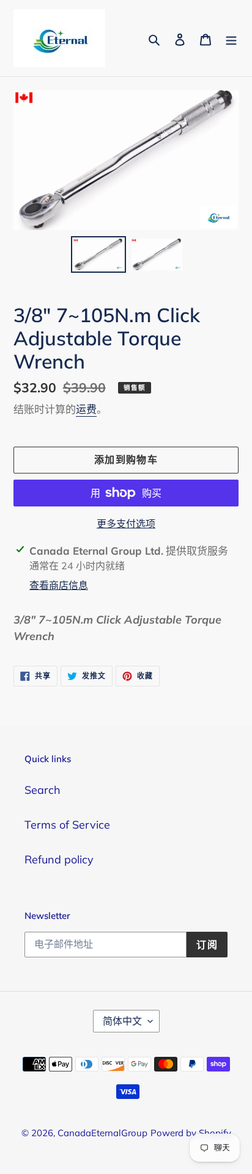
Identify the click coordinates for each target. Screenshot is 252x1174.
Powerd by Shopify (190, 1133)
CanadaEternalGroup (102, 1133)
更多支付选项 (126, 523)
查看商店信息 (58, 585)
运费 (86, 409)
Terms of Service (67, 825)
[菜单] (231, 38)
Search (42, 790)
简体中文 (122, 1021)
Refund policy (59, 859)
